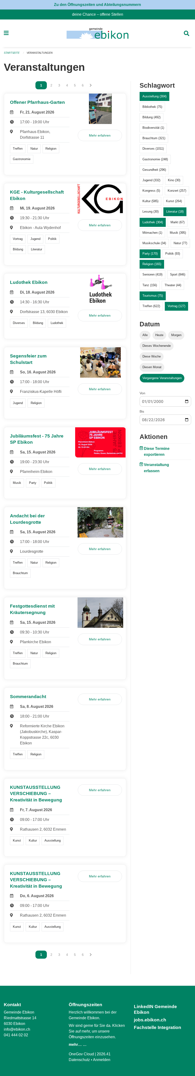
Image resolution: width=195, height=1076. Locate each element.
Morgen (176, 335)
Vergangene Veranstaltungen (162, 378)
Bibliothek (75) (152, 107)
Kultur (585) (150, 201)
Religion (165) (151, 264)
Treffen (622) (151, 306)
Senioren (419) (152, 274)
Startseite (12, 52)
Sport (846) (177, 274)
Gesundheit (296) (154, 169)
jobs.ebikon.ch (150, 1019)
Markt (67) (178, 222)
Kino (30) (174, 180)
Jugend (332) (151, 180)
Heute (159, 335)
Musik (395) (178, 232)
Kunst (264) (174, 201)
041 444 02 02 (16, 1035)
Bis (142, 411)
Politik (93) (172, 253)
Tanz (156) (149, 285)
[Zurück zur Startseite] (97, 33)
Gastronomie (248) (155, 159)
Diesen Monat (151, 367)
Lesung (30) (150, 211)
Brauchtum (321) (153, 138)
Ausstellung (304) (154, 96)
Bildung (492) (151, 117)
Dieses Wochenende (156, 346)
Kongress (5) (151, 190)
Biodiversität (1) (153, 127)
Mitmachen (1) (152, 232)
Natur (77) (180, 243)
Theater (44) (173, 285)
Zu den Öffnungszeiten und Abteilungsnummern (97, 5)
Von (142, 393)
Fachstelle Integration (157, 1027)
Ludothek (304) (152, 222)
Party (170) (150, 253)
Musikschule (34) (154, 243)
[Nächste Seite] (90, 85)
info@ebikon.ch (17, 1029)
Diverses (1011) (153, 148)
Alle (145, 335)
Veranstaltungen (40, 52)
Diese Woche (151, 356)
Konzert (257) (177, 190)
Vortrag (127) (176, 306)
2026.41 (104, 1054)
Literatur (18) (175, 211)
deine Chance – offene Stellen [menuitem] (99, 14)
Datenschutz (79, 1060)
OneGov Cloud (81, 1054)
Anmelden (101, 1060)
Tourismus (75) (152, 295)
